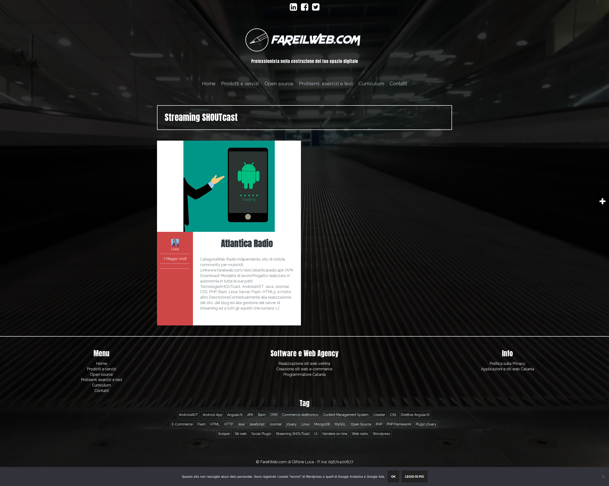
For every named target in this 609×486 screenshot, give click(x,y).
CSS (393, 415)
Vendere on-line (334, 434)
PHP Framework (399, 424)
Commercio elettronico (300, 415)
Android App (212, 415)
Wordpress (381, 434)
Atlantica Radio (247, 243)
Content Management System (345, 415)
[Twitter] (315, 8)
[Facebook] (304, 8)
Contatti (398, 83)
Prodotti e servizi (240, 83)
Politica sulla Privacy (507, 363)
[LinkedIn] (293, 8)
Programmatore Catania (304, 374)
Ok (393, 476)
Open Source (361, 424)
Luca (175, 249)
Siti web (241, 434)
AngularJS (234, 415)
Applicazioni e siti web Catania (507, 369)
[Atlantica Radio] (229, 186)
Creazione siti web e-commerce (304, 369)
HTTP (228, 424)
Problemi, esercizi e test (326, 83)
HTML (215, 424)
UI (315, 434)
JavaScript (257, 424)
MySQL (340, 424)
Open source (279, 83)
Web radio (360, 434)
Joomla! (275, 424)
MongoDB (322, 424)
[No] (603, 476)
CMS (273, 415)
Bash (261, 415)
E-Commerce (182, 424)
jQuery (291, 424)
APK (250, 415)
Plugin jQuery (426, 424)
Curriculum (371, 83)
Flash (201, 424)
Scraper (224, 434)
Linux (305, 424)
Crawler (379, 415)
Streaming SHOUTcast (292, 434)
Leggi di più (414, 476)
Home (209, 83)
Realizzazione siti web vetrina (304, 363)
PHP (379, 424)
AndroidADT (188, 415)
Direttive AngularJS (415, 415)
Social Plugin (261, 434)
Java (241, 424)
